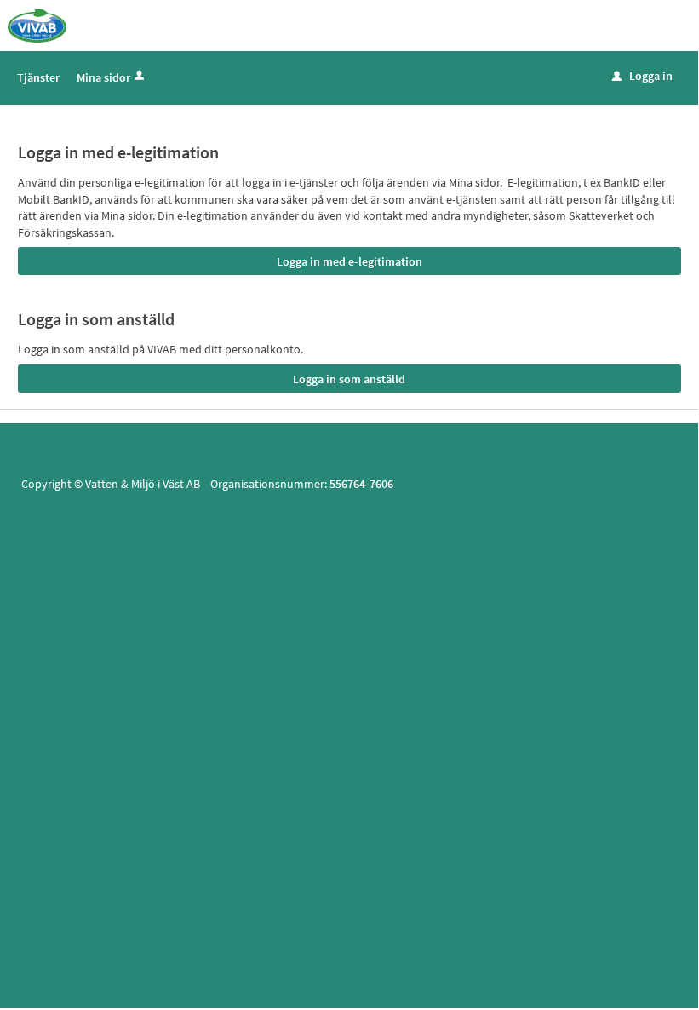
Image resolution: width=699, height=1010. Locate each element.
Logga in (642, 75)
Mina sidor (103, 77)
